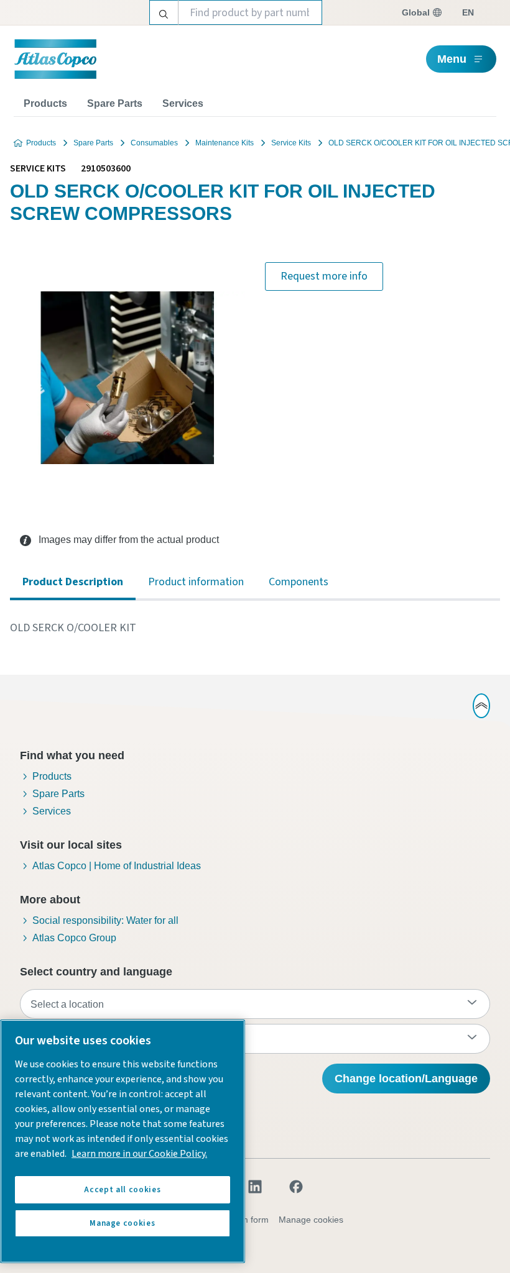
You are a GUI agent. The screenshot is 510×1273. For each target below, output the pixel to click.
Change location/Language (406, 1078)
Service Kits (291, 143)
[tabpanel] (255, 628)
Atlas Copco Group (74, 938)
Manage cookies (311, 1220)
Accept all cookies (122, 1189)
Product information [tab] (196, 582)
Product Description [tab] (72, 582)
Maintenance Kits (224, 143)
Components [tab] (298, 582)
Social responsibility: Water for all (105, 920)
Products (45, 103)
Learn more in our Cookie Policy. (139, 1154)
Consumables (154, 143)
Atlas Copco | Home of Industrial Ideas (116, 865)
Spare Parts (114, 103)
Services (182, 103)
